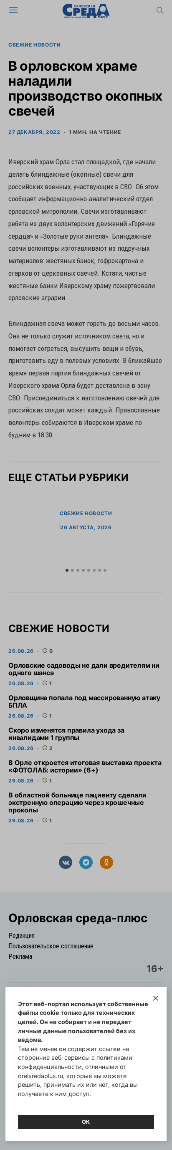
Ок (86, 1121)
